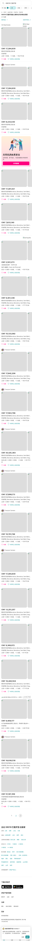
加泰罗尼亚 (10, 12)
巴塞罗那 (21, 12)
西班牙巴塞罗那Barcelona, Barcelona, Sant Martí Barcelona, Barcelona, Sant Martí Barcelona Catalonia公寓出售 (16, 91)
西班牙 (4, 12)
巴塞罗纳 (16, 12)
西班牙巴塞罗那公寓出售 (8, 51)
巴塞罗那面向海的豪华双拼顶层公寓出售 (12, 796)
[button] (20, 815)
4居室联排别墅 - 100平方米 (9, 265)
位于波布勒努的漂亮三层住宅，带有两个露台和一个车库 (16, 723)
